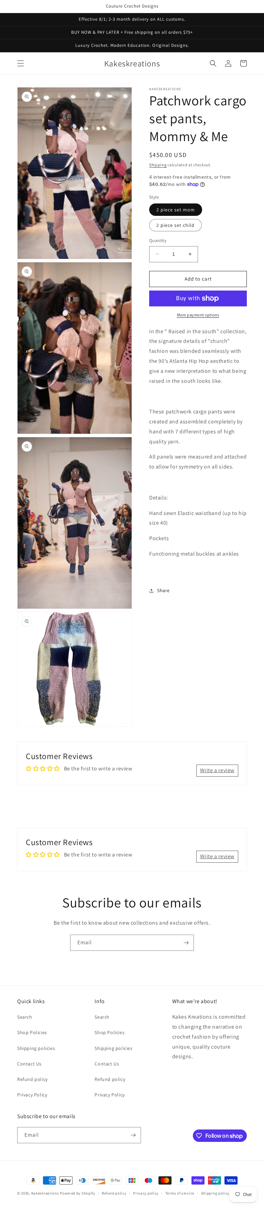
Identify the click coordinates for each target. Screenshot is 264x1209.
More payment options (198, 314)
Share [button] (163, 590)
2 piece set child (175, 225)
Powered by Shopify (77, 1193)
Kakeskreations (45, 1193)
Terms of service (179, 1193)
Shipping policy (215, 1193)
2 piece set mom (175, 210)
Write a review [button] (217, 770)
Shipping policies (36, 1048)
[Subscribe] (186, 943)
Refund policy (32, 1079)
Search (24, 1017)
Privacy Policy (32, 1095)
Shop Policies (32, 1032)
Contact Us (29, 1064)
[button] (20, 63)
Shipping (158, 164)
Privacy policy (145, 1193)
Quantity (157, 240)
